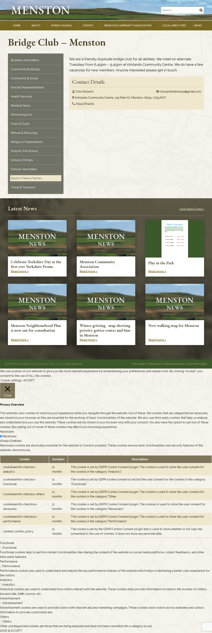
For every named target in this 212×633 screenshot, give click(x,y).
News (198, 25)
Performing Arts (21, 114)
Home (16, 25)
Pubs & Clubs (20, 123)
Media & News (20, 105)
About (36, 25)
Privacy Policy (48, 363)
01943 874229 (85, 103)
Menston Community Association (127, 25)
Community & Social (24, 78)
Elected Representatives (27, 87)
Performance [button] (8, 561)
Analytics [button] (6, 580)
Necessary (10, 436)
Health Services (21, 96)
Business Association (25, 60)
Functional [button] (7, 543)
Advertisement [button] (10, 598)
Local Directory (174, 25)
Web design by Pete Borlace (147, 363)
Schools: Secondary (24, 169)
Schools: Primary (22, 160)
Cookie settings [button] (11, 380)
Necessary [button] (7, 431)
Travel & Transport (23, 187)
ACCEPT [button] (29, 380)
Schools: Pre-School (24, 151)
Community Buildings (25, 69)
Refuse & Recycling (24, 133)
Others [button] (4, 617)
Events (88, 25)
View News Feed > (191, 209)
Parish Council (61, 25)
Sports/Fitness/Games (26, 178)
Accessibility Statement (70, 363)
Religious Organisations (27, 142)
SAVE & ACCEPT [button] (11, 630)
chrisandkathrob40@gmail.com (180, 91)
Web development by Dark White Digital (185, 363)
